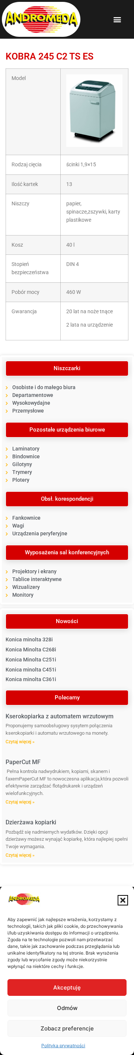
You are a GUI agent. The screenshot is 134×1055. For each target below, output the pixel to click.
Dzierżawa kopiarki (31, 822)
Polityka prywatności (63, 1045)
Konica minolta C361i (31, 679)
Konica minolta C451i (31, 670)
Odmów (67, 1007)
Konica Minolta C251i (31, 660)
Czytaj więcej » (20, 741)
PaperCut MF (23, 762)
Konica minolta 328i (29, 639)
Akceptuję (67, 987)
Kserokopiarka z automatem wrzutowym (60, 716)
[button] (123, 900)
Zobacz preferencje (67, 1028)
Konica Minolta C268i (31, 649)
